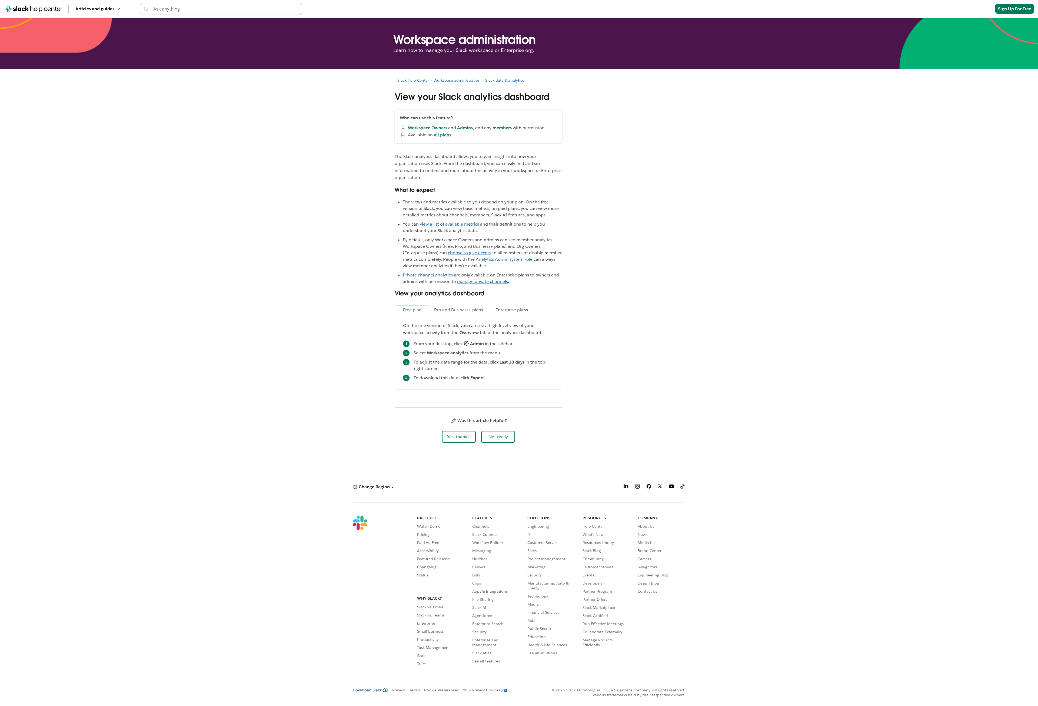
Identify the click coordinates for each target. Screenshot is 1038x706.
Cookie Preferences (441, 690)
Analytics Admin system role (504, 259)
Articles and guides (94, 9)
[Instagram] (637, 487)
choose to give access (469, 253)
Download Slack (367, 690)
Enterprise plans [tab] (511, 310)
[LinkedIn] (626, 487)
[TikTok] (682, 487)
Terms (414, 690)
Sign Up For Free (1014, 9)
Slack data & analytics (504, 80)
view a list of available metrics (449, 224)
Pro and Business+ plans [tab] (458, 310)
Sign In (981, 9)
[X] (660, 487)
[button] (459, 437)
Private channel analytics (428, 275)
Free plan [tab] (412, 310)
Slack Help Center (413, 80)
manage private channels (482, 281)
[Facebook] (648, 487)
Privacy (398, 690)
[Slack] (360, 592)
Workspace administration (457, 80)
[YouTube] (671, 487)
